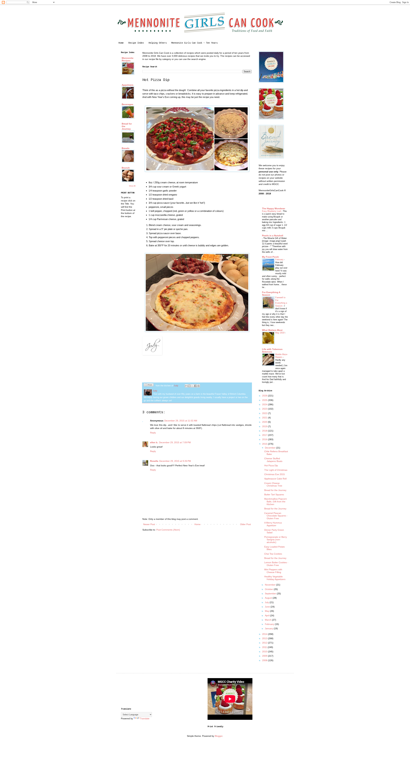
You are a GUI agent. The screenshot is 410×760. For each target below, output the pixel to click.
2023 (265, 408)
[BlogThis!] (189, 385)
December (270, 447)
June (268, 606)
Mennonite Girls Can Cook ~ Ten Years (194, 43)
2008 (265, 660)
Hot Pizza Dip (271, 465)
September (271, 593)
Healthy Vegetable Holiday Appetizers (274, 578)
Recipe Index (136, 43)
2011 (265, 647)
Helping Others (158, 43)
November (270, 584)
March (268, 620)
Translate (144, 718)
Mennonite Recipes (127, 59)
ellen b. (154, 442)
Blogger (218, 736)
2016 (265, 439)
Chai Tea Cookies (273, 553)
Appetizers (127, 85)
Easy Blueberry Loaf (272, 211)
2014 (265, 634)
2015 (265, 444)
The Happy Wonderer (273, 208)
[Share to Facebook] (195, 385)
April (267, 615)
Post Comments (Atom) (168, 529)
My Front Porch (270, 257)
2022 (265, 413)
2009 (265, 656)
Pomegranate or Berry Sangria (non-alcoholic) (275, 540)
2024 (265, 404)
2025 (265, 400)
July (267, 602)
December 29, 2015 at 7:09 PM (175, 442)
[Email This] (186, 385)
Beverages (127, 104)
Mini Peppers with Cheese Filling (273, 570)
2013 (265, 638)
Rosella (154, 461)
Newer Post (149, 524)
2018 (265, 430)
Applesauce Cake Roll (275, 478)
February (279, 259)
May (267, 611)
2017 (265, 435)
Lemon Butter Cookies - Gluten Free (276, 563)
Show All (132, 186)
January (269, 628)
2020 (265, 422)
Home (121, 43)
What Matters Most (272, 330)
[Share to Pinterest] (198, 385)
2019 (265, 426)
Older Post (245, 524)
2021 (265, 417)
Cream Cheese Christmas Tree (273, 484)
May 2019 (280, 333)
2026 (265, 395)
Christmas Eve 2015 (274, 474)
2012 (265, 642)
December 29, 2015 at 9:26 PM (175, 461)
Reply (153, 432)
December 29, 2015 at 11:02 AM (180, 420)
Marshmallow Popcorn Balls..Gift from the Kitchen (275, 502)
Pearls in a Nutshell (272, 235)
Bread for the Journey (275, 490)
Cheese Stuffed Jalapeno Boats (273, 459)
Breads (125, 148)
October (269, 589)
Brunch (126, 167)
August (269, 598)
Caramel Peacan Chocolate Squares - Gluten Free (275, 516)
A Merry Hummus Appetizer (273, 524)
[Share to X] (192, 385)
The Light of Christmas (275, 470)
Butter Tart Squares (274, 494)
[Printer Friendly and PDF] (149, 385)
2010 (265, 651)
